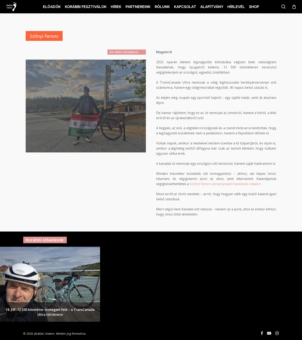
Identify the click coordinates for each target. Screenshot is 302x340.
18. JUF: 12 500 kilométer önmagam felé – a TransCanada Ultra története (50, 312)
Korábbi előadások (124, 52)
